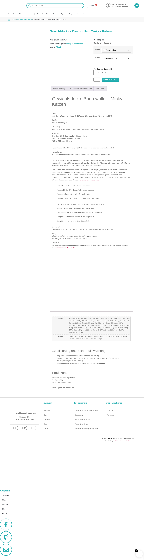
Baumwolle (11, 14)
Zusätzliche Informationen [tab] (80, 88)
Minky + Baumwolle (25, 14)
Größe (97, 49)
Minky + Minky (58, 14)
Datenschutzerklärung (82, 419)
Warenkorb (110, 415)
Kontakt (46, 428)
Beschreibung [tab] (59, 88)
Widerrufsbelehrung (81, 424)
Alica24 (59, 47)
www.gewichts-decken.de (89, 180)
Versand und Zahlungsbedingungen (86, 428)
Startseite (47, 410)
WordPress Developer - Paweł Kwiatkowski (125, 441)
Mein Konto (110, 410)
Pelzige (70, 14)
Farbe (97, 58)
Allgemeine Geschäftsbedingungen (86, 410)
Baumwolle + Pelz (43, 14)
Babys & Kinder (82, 14)
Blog (45, 424)
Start (14, 20)
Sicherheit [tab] (100, 88)
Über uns (47, 419)
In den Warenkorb (110, 79)
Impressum (79, 415)
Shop (45, 415)
